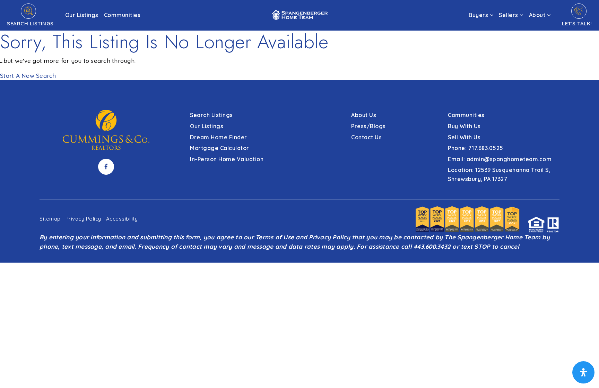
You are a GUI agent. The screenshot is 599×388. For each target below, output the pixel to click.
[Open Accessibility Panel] (583, 372)
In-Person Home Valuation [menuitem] (226, 159)
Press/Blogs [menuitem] (368, 126)
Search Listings (30, 23)
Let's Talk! (577, 23)
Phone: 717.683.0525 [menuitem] (475, 148)
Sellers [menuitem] (509, 14)
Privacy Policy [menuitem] (83, 218)
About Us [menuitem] (363, 115)
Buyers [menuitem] (479, 14)
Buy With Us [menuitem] (464, 126)
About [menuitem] (538, 14)
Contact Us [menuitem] (366, 137)
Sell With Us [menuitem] (464, 137)
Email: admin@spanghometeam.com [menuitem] (500, 159)
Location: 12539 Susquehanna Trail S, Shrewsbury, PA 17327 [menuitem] (499, 174)
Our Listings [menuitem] (81, 14)
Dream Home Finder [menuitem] (218, 137)
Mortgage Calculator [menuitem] (219, 148)
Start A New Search (28, 75)
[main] (299, 40)
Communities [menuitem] (122, 14)
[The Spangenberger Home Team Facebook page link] (106, 167)
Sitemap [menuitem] (50, 218)
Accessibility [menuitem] (122, 218)
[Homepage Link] (299, 14)
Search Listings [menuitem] (211, 115)
